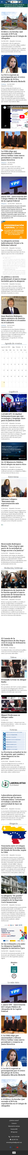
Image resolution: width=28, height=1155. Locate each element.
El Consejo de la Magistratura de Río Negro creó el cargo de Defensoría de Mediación (13, 641)
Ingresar (14, 1132)
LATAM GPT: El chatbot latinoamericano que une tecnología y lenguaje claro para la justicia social (13, 417)
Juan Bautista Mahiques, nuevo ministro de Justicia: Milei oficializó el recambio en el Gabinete (13, 319)
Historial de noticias (14, 1126)
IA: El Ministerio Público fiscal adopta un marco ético (13, 463)
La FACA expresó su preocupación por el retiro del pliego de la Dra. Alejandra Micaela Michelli (13, 78)
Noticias (3, 84)
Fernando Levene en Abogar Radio (13, 680)
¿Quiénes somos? (14, 1120)
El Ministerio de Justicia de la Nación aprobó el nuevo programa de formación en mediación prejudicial (13, 593)
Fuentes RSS (14, 1129)
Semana (18, 347)
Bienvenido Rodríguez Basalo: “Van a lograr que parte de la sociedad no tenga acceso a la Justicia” (12, 547)
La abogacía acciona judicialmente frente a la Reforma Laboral (12, 243)
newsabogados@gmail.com (14, 1142)
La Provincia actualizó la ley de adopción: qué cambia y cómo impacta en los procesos (14, 755)
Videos (13, 657)
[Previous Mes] (22, 347)
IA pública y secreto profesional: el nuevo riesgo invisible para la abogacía (13, 279)
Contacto (14, 1123)
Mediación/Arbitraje (13, 568)
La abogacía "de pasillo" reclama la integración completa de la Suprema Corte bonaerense (12, 898)
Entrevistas (13, 477)
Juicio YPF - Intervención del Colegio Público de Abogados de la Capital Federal (14, 198)
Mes (13, 347)
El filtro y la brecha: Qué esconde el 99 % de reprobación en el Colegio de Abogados (14, 35)
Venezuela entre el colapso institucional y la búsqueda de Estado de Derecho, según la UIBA (13, 849)
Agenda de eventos (13, 343)
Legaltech (13, 392)
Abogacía (3, 162)
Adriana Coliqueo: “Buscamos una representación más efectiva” (10, 502)
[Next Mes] (25, 347)
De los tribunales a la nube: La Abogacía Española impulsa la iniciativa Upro (13, 946)
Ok (14, 1152)
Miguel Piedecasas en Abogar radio (10, 716)
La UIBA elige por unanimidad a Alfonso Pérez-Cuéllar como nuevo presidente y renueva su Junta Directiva (12, 155)
